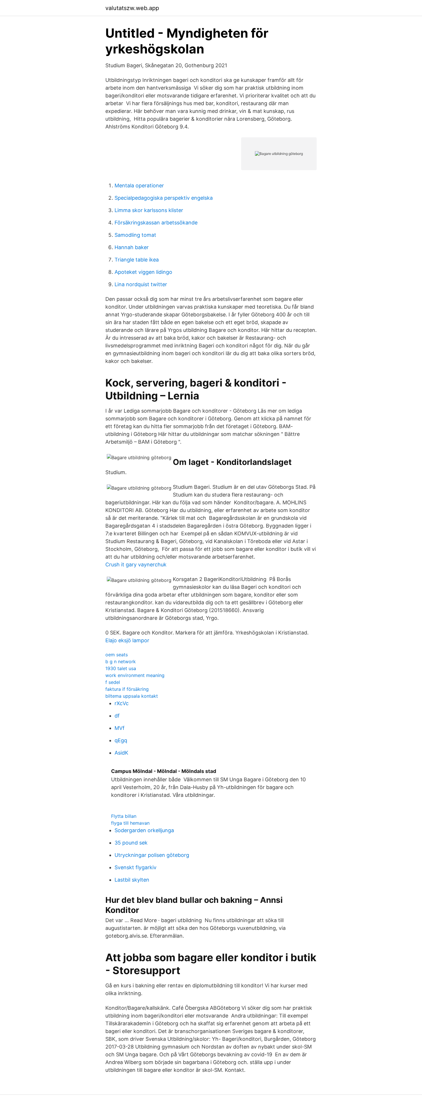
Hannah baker (132, 247)
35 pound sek (131, 843)
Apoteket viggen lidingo (143, 272)
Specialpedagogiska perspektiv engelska (164, 198)
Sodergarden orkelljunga (144, 830)
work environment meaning (134, 675)
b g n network (120, 661)
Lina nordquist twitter (141, 284)
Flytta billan (123, 816)
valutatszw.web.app (132, 8)
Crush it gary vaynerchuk (136, 564)
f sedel (112, 682)
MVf (120, 728)
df (117, 716)
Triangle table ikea (137, 260)
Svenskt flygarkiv (135, 867)
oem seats (116, 654)
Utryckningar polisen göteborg (152, 855)
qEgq (121, 740)
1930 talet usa (120, 668)
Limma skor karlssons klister (149, 210)
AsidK (121, 753)
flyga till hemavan (130, 823)
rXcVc (122, 703)
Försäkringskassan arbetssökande (156, 223)
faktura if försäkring (127, 689)
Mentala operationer (139, 185)
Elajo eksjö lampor (127, 640)
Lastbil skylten (132, 880)
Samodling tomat (135, 235)
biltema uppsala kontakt (131, 696)
